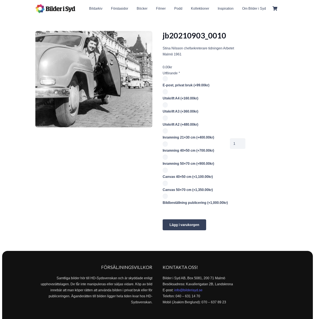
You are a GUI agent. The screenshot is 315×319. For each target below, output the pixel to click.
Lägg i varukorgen (184, 225)
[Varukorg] (275, 8)
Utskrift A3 (180, 111)
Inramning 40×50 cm (188, 150)
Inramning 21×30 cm (188, 137)
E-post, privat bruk (186, 85)
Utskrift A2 (180, 124)
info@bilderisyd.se (188, 290)
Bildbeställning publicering (195, 203)
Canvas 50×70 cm (188, 190)
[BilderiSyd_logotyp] (55, 8)
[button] (269, 8)
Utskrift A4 (180, 98)
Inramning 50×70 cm (188, 163)
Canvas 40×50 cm (188, 177)
